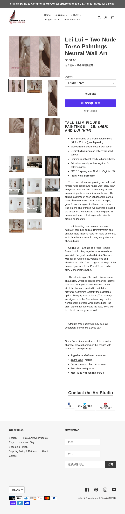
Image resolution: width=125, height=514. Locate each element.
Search (13, 437)
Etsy (11, 442)
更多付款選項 (90, 111)
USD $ (16, 489)
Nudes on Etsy (27, 442)
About (45, 451)
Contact (13, 455)
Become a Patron (18, 446)
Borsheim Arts (92, 498)
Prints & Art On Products (34, 437)
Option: (69, 76)
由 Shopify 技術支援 (107, 498)
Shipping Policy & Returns (23, 451)
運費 (90, 65)
